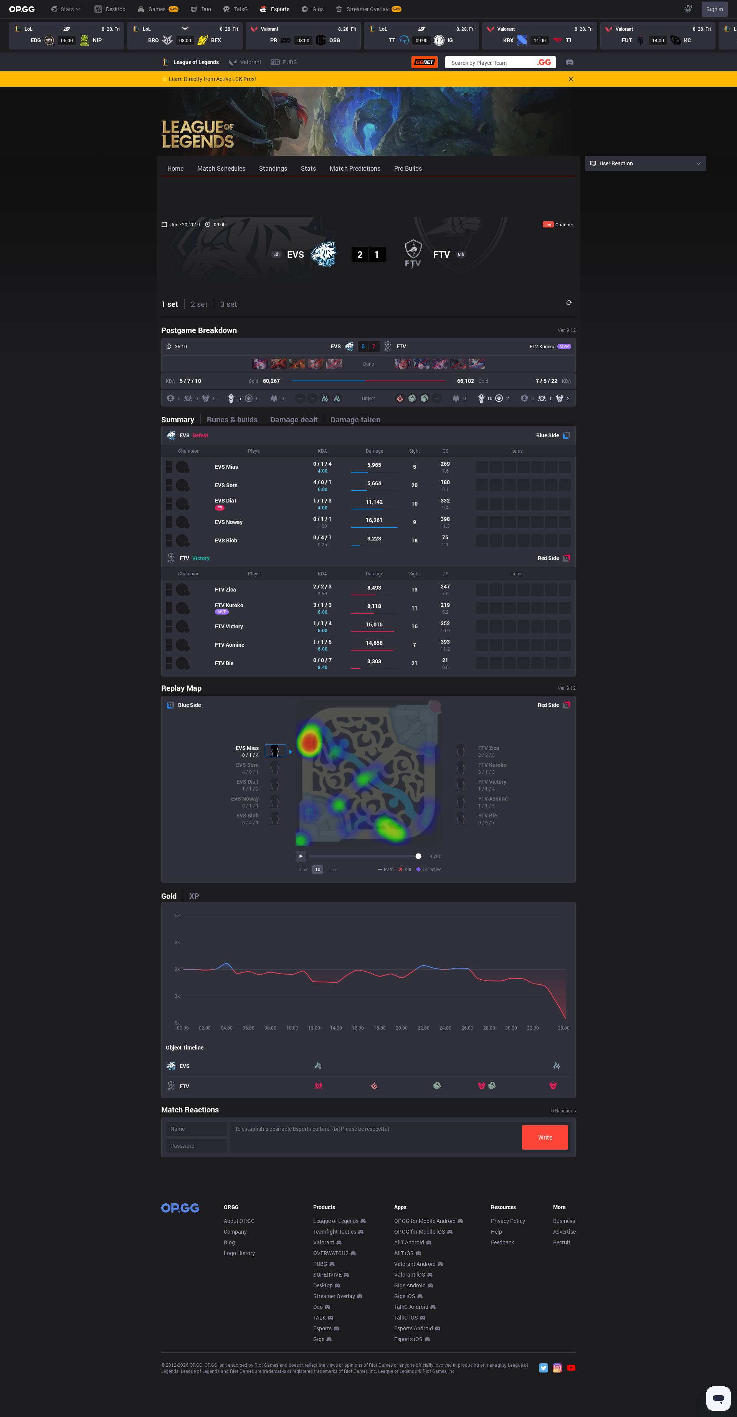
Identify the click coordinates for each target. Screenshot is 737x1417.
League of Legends (336, 1220)
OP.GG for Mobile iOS (419, 1231)
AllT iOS (404, 1253)
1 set (169, 304)
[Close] (571, 79)
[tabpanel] (368, 551)
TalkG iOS (406, 1317)
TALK (319, 1317)
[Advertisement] (368, 196)
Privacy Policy (508, 1220)
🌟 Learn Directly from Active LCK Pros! (208, 79)
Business (564, 1220)
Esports (322, 1328)
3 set (228, 304)
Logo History (239, 1253)
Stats (67, 9)
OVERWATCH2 (331, 1253)
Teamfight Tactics (334, 1231)
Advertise (564, 1231)
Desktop (323, 1285)
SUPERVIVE (327, 1274)
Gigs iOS (404, 1296)
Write (545, 1137)
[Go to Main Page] (22, 9)
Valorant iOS (409, 1274)
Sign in (714, 9)
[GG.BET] (424, 62)
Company (235, 1231)
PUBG (320, 1263)
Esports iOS (408, 1339)
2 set (199, 304)
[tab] (180, 419)
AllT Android (409, 1242)
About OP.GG (239, 1220)
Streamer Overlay (334, 1296)
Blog (229, 1242)
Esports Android (413, 1328)
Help (496, 1231)
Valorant (323, 1242)
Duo (318, 1306)
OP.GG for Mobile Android (425, 1220)
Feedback (502, 1242)
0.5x (303, 869)
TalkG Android (411, 1306)
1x (317, 869)
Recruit (561, 1242)
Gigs (318, 1339)
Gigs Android (410, 1285)
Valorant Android (415, 1263)
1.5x (332, 869)
